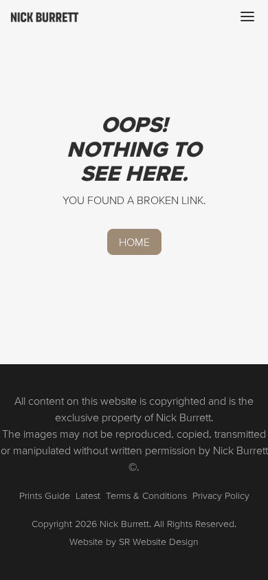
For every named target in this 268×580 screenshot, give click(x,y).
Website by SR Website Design (134, 541)
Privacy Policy (220, 495)
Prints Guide (44, 495)
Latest (88, 495)
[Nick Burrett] (44, 16)
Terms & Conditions (146, 495)
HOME (134, 242)
